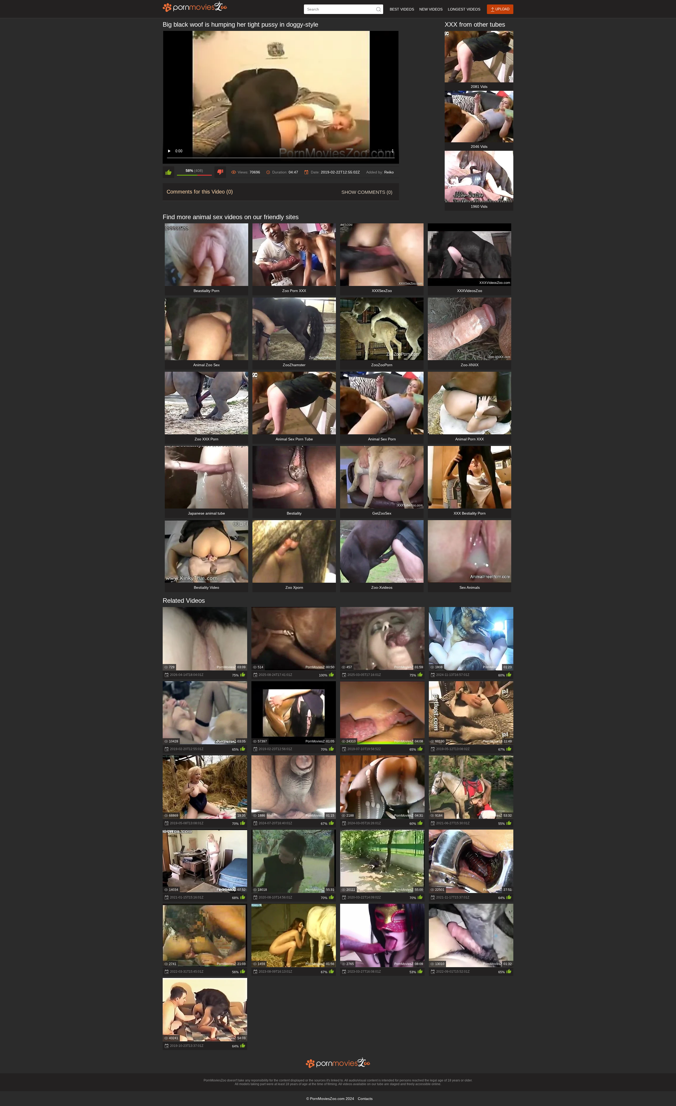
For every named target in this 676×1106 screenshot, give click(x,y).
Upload (501, 9)
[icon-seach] (378, 9)
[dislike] (220, 172)
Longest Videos (464, 9)
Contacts (365, 1098)
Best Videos (402, 9)
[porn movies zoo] (195, 6)
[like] (168, 172)
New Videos (431, 9)
